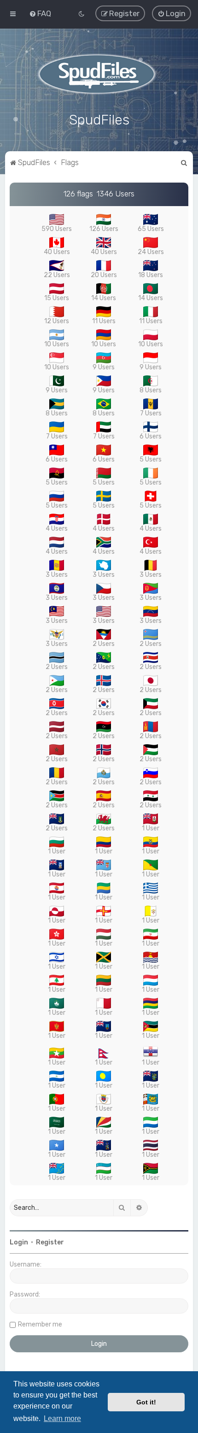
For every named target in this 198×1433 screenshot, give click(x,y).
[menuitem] (40, 13)
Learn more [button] (62, 1418)
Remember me (40, 1324)
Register (50, 1242)
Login (19, 1242)
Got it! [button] (146, 1402)
